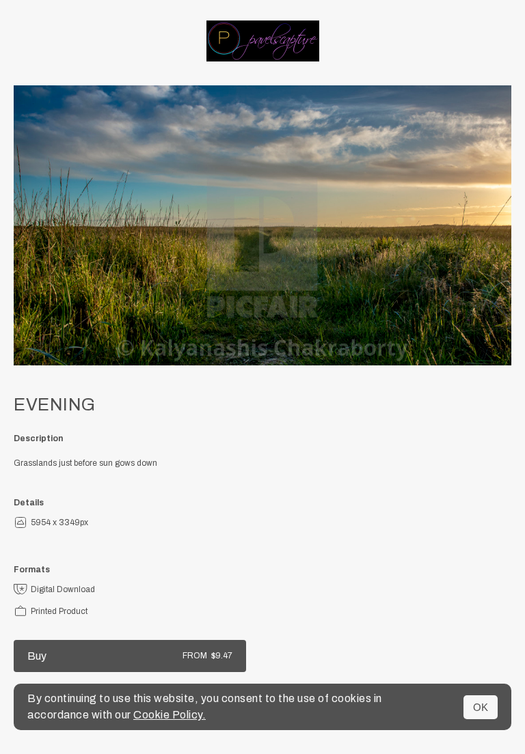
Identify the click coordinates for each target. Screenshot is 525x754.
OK (480, 707)
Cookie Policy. (169, 715)
